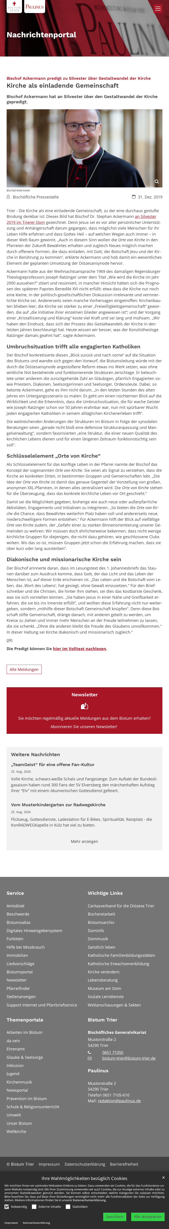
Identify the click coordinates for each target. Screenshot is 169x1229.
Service (15, 893)
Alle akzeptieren (148, 1216)
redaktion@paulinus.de (119, 1100)
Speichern (114, 1216)
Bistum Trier (102, 1020)
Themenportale (25, 1020)
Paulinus (98, 1070)
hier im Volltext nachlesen (79, 648)
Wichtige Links (105, 893)
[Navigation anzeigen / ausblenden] (158, 8)
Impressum (11, 1222)
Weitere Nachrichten (35, 754)
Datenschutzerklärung (89, 1200)
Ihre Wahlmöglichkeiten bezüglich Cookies (84, 1178)
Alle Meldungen (24, 669)
